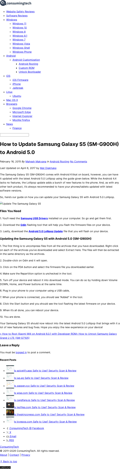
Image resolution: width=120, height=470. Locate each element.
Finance (17, 128)
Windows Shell (21, 47)
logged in (21, 352)
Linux (9, 91)
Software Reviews (17, 15)
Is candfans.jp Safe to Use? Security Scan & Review (44, 400)
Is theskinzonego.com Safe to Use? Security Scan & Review (49, 414)
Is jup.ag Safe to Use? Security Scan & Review (41, 377)
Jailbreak (17, 87)
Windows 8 (19, 31)
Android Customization (26, 59)
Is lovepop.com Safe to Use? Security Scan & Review (45, 421)
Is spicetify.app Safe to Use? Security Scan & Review (45, 370)
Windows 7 (18, 39)
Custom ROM (26, 67)
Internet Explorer (22, 116)
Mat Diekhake (48, 168)
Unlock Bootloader (30, 71)
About (3, 454)
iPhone (16, 84)
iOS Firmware (20, 79)
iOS (8, 75)
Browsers (11, 103)
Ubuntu (16, 96)
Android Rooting (28, 63)
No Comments (78, 161)
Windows (11, 19)
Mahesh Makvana (35, 161)
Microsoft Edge (21, 112)
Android (11, 55)
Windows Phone (22, 51)
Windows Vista (21, 43)
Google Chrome (21, 108)
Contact (14, 454)
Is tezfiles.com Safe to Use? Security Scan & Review (45, 407)
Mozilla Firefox (21, 120)
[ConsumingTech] (15, 5)
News (9, 124)
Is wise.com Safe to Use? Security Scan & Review (43, 392)
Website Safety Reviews (20, 11)
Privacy (25, 454)
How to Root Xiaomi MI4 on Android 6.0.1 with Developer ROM (38, 333)
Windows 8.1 (19, 35)
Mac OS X (12, 100)
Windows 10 (19, 27)
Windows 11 (19, 23)
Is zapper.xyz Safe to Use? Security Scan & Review (44, 385)
